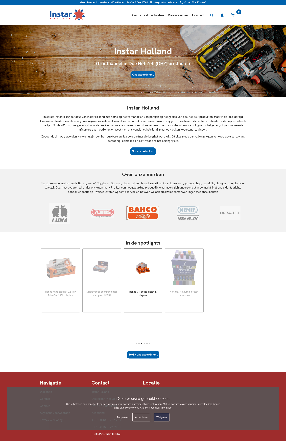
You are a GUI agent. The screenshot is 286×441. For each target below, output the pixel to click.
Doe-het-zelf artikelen (147, 15)
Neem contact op (143, 151)
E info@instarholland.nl (106, 434)
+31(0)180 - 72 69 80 (194, 2)
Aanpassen (123, 417)
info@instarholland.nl (165, 2)
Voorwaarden (178, 15)
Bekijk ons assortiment (143, 354)
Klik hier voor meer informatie (155, 407)
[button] (136, 343)
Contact (198, 15)
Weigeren (161, 417)
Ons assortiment (143, 74)
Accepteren (141, 417)
